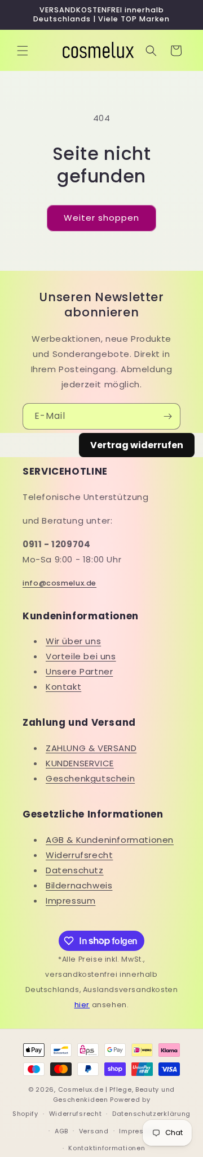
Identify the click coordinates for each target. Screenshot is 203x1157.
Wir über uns (73, 641)
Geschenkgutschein (90, 778)
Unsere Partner (79, 671)
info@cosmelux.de (59, 583)
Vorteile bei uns (81, 656)
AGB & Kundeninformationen (110, 840)
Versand (94, 1131)
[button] (22, 50)
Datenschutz (75, 870)
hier (82, 1004)
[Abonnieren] (167, 416)
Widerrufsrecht (79, 855)
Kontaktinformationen (106, 1147)
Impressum (70, 900)
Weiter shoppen (101, 218)
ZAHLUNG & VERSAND (91, 748)
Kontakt (63, 687)
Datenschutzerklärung (151, 1113)
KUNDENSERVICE (80, 763)
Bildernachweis (79, 885)
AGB (61, 1131)
